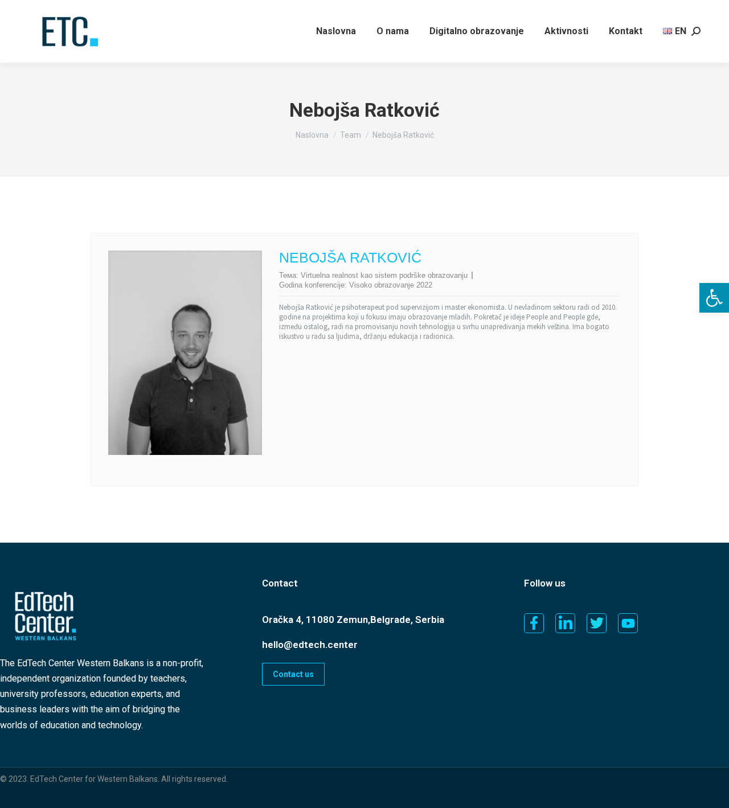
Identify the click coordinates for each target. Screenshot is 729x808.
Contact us (293, 674)
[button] (714, 298)
